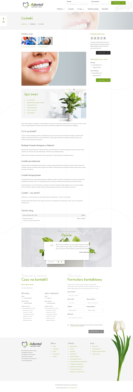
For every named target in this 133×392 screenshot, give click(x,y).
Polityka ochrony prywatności (99, 351)
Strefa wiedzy (93, 9)
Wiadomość (70, 314)
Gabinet (70, 306)
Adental (24, 24)
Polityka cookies (96, 354)
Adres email (71, 299)
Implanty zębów (73, 346)
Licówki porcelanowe (32, 105)
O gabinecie (55, 348)
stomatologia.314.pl (72, 387)
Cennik (70, 9)
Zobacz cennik (101, 52)
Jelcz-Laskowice (52, 293)
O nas (79, 9)
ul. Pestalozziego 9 (73, 4)
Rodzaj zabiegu (91, 306)
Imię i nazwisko (72, 291)
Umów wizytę (117, 2)
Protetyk (72, 348)
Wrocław (25, 293)
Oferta (59, 9)
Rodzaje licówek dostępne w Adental (35, 102)
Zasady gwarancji (96, 348)
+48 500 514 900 (84, 4)
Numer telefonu (91, 299)
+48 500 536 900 (105, 4)
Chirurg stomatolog (74, 356)
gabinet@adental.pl (97, 65)
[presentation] (41, 251)
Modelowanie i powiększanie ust (77, 371)
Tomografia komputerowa (76, 369)
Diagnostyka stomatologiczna (77, 366)
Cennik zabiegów (31, 112)
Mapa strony (95, 346)
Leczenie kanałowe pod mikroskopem (78, 361)
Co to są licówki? (31, 100)
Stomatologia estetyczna (76, 359)
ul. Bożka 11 (95, 4)
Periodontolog (73, 354)
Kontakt (105, 9)
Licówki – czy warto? (31, 110)
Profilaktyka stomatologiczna (76, 364)
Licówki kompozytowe (32, 107)
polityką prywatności (75, 326)
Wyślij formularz (95, 331)
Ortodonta (72, 351)
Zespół (54, 351)
